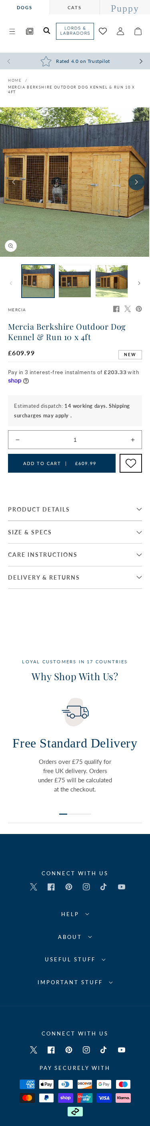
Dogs (24, 7)
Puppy (125, 8)
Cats (75, 7)
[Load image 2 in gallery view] (74, 281)
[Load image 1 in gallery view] (38, 281)
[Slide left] (14, 182)
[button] (12, 31)
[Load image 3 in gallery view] (111, 281)
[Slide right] (136, 182)
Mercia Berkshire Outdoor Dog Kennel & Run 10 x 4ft (71, 89)
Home (14, 80)
